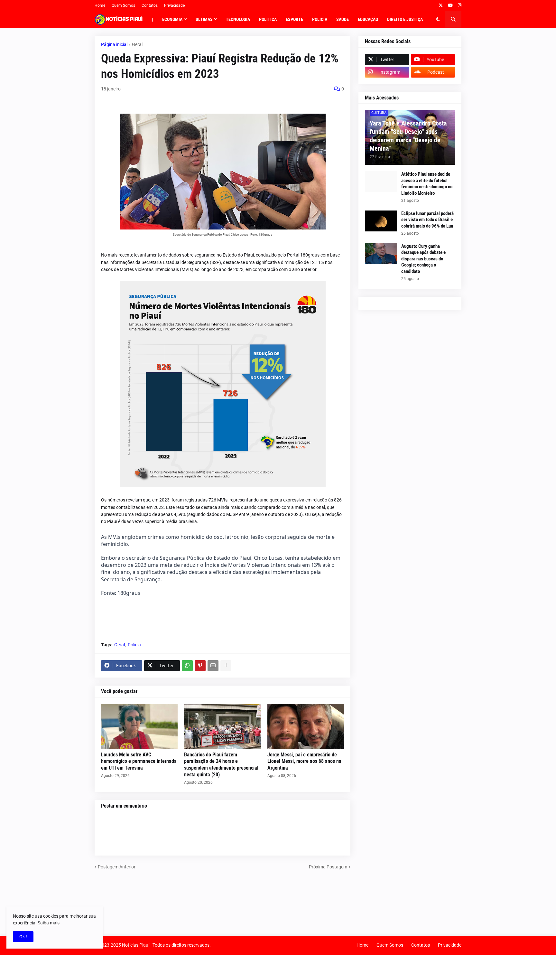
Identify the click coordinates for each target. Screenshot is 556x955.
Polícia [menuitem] (319, 19)
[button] (438, 19)
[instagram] (459, 5)
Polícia (134, 644)
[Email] (213, 665)
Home (100, 5)
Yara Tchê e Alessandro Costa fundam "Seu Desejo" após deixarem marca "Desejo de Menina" (408, 135)
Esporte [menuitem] (294, 19)
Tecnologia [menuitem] (238, 19)
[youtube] (450, 5)
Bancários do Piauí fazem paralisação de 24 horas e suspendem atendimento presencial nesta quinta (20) (221, 765)
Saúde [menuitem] (342, 19)
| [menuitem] (152, 19)
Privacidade (174, 5)
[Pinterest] (200, 665)
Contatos (150, 5)
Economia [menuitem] (172, 19)
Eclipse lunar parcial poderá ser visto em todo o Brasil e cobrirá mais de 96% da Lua (427, 220)
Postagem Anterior (116, 866)
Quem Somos (123, 5)
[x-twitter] (441, 5)
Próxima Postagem (328, 866)
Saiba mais (49, 922)
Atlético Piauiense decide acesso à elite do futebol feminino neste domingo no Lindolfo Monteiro (426, 183)
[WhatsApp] (187, 665)
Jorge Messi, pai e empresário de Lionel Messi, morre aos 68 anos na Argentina (304, 761)
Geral (137, 44)
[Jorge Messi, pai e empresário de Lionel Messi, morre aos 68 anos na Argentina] (305, 726)
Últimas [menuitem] (204, 19)
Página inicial (114, 44)
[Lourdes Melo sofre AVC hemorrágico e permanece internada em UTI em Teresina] (139, 726)
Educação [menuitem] (368, 19)
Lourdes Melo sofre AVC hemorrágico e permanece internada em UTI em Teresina (139, 761)
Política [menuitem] (268, 19)
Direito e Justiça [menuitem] (405, 19)
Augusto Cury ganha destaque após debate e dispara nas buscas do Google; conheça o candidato (423, 258)
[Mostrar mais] (225, 665)
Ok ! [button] (23, 936)
